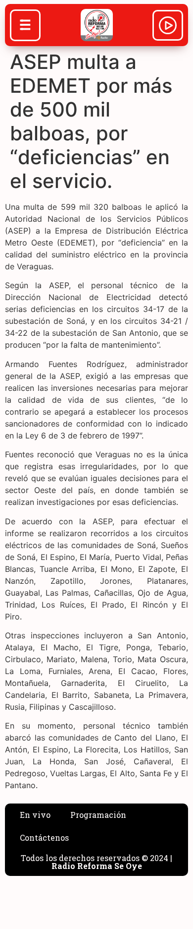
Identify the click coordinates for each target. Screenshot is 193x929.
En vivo (35, 814)
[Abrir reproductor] (168, 26)
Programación (98, 814)
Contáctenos (44, 837)
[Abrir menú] (25, 26)
